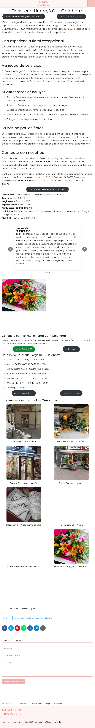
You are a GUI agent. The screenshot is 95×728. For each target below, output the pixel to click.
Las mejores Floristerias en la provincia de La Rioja (33, 618)
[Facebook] (4, 628)
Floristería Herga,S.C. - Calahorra (71, 566)
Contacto (38, 722)
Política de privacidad (53, 722)
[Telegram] (36, 628)
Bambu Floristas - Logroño (24, 483)
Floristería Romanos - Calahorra (71, 441)
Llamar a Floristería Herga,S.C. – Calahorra (23, 16)
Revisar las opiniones (23, 393)
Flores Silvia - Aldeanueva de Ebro (23, 524)
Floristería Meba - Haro (24, 441)
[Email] (43, 628)
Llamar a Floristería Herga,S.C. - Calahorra (47, 189)
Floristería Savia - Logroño (23, 608)
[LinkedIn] (30, 628)
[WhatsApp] (24, 628)
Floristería (6, 618)
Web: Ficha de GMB (71, 393)
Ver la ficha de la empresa (71, 16)
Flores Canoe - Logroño (71, 483)
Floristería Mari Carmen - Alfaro (23, 566)
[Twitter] (11, 628)
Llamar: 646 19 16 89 (23, 349)
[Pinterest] (17, 628)
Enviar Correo (71, 349)
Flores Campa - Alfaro (71, 524)
